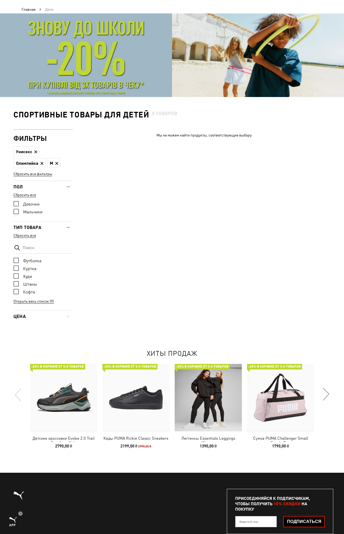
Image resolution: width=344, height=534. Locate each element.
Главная (28, 9)
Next (326, 394)
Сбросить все (24, 195)
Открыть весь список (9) (33, 301)
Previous (18, 394)
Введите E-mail (248, 521)
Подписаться (304, 521)
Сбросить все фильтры (32, 174)
